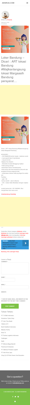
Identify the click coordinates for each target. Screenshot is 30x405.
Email (3, 284)
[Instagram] (18, 396)
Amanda (9, 20)
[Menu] (27, 3)
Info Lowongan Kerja (13, 251)
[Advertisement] (15, 100)
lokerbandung (6, 194)
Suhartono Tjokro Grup (7, 318)
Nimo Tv (3, 332)
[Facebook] (12, 396)
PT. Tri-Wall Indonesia (7, 315)
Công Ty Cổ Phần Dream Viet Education (12, 355)
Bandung (3, 251)
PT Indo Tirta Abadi (6, 321)
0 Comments (4, 24)
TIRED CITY (4, 324)
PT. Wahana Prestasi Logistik (9, 350)
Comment (4, 261)
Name (3, 277)
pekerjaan (10, 237)
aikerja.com (4, 235)
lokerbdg (13, 194)
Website (3, 292)
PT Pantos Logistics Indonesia (9, 335)
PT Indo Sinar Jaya (6, 352)
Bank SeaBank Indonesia (8, 327)
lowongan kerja (24, 233)
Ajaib (2, 341)
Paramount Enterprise (7, 347)
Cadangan (4, 338)
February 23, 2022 (5, 22)
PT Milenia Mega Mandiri (8, 344)
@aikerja (19, 231)
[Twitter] (15, 396)
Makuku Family (5, 330)
